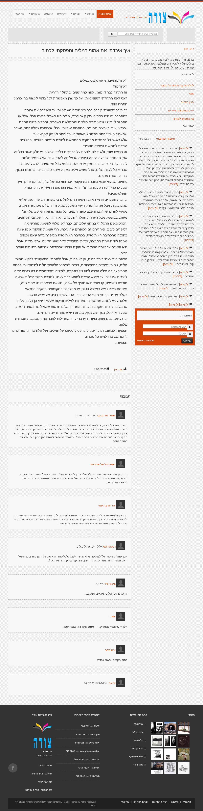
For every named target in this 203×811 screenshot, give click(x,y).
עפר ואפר (138, 723)
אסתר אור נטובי (106, 415)
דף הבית (187, 801)
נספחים (35, 13)
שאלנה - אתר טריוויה (42, 773)
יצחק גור (85, 725)
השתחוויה (95, 775)
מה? (191, 93)
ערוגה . (111, 683)
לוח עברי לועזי (45, 781)
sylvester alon (136, 756)
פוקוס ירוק (95, 734)
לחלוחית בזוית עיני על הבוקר (177, 85)
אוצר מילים (94, 742)
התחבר (187, 340)
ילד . (113, 616)
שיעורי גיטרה (45, 765)
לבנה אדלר (78, 759)
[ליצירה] (184, 148)
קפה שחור (138, 764)
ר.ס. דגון (119, 369)
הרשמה (48, 13)
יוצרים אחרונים (140, 801)
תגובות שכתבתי (165, 138)
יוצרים (76, 13)
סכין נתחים (187, 102)
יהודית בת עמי (107, 505)
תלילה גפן (138, 740)
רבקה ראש (109, 546)
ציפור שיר (110, 583)
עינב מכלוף (137, 732)
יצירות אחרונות (159, 801)
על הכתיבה (94, 759)
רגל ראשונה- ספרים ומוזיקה (38, 789)
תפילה (96, 767)
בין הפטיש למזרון (183, 118)
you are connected (90, 750)
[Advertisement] (54, 35)
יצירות (90, 13)
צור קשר (19, 13)
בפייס (39, 755)
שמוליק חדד (137, 748)
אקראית (61, 13)
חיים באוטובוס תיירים (181, 110)
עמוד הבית (105, 13)
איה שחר (110, 650)
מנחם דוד (80, 734)
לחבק (97, 725)
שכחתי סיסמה (145, 340)
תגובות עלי (144, 138)
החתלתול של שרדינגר (103, 464)
